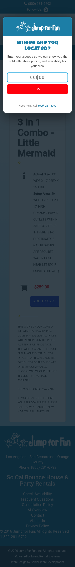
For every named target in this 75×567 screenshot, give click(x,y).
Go (37, 89)
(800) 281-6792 (47, 105)
